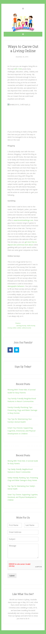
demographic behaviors (16, 286)
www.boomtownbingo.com (23, 220)
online (19, 328)
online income (26, 328)
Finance (17, 323)
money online (12, 328)
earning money (21, 325)
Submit (12, 576)
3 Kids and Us (23, 23)
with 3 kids (18, 69)
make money (31, 325)
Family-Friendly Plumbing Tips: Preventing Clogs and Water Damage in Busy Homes (22, 410)
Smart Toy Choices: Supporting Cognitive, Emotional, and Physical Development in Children (21, 431)
